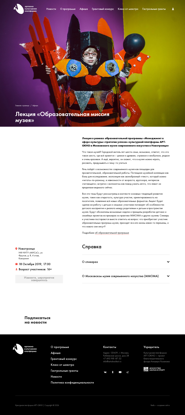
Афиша (84, 9)
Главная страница (22, 105)
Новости (51, 9)
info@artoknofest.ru (112, 361)
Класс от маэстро (128, 9)
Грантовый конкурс (103, 9)
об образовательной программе (112, 232)
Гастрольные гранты (154, 9)
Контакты (109, 347)
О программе (68, 9)
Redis (153, 405)
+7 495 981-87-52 (112, 358)
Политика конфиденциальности (72, 382)
